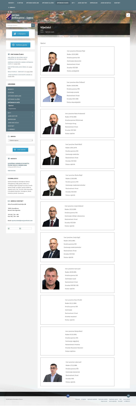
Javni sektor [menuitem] (12, 116)
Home (42, 32)
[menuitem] (11, 3)
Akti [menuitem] (9, 113)
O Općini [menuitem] (11, 92)
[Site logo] (20, 20)
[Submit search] (33, 25)
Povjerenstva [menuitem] (12, 108)
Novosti (19, 167)
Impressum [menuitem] (12, 119)
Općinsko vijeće (50, 32)
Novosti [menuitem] (11, 89)
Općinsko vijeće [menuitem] (14, 102)
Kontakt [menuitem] (11, 126)
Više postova (11, 170)
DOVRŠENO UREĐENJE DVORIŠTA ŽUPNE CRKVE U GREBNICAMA (18, 164)
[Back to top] (128, 396)
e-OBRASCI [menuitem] (11, 129)
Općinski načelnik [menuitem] (14, 96)
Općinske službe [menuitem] (14, 99)
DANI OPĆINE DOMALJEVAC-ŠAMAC (17, 67)
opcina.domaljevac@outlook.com (22, 220)
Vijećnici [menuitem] (11, 105)
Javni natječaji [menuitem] (13, 123)
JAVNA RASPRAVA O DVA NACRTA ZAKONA (19, 75)
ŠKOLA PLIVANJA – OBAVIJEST (16, 72)
